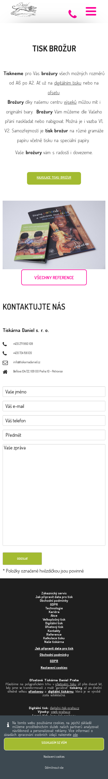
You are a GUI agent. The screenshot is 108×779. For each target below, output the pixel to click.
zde (75, 734)
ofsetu (54, 92)
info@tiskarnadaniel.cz (26, 362)
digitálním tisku (68, 83)
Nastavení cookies (54, 667)
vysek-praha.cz (60, 711)
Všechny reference (54, 277)
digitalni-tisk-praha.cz (64, 708)
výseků (70, 102)
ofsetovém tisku (65, 684)
